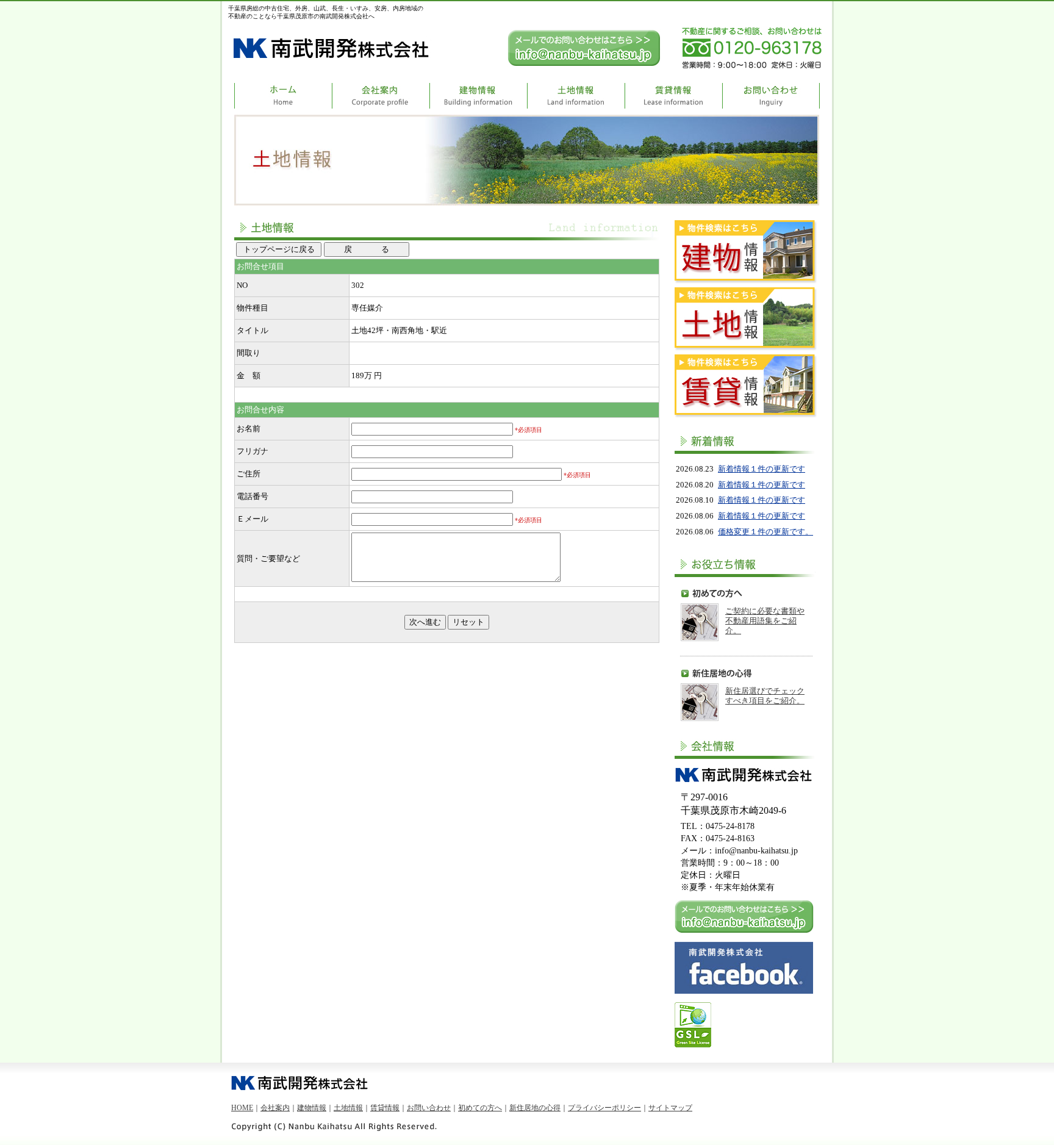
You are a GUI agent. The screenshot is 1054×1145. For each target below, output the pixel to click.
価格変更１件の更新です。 (765, 531)
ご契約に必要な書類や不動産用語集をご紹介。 (765, 620)
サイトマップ (670, 1108)
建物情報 (311, 1108)
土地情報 (348, 1108)
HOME (242, 1108)
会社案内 (275, 1108)
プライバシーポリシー (604, 1108)
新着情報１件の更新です (761, 468)
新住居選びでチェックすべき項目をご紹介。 (765, 695)
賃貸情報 (385, 1108)
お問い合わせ (429, 1108)
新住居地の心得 (535, 1108)
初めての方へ (480, 1108)
